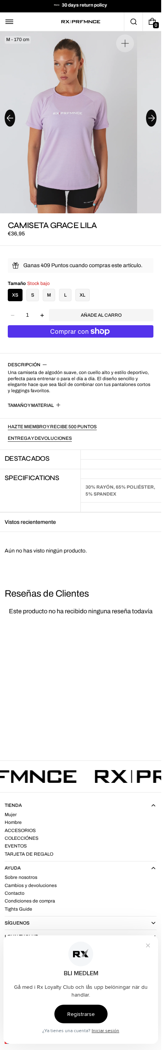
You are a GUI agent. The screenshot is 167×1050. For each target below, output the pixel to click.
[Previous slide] (10, 118)
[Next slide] (151, 118)
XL (82, 295)
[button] (9, 21)
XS (15, 295)
